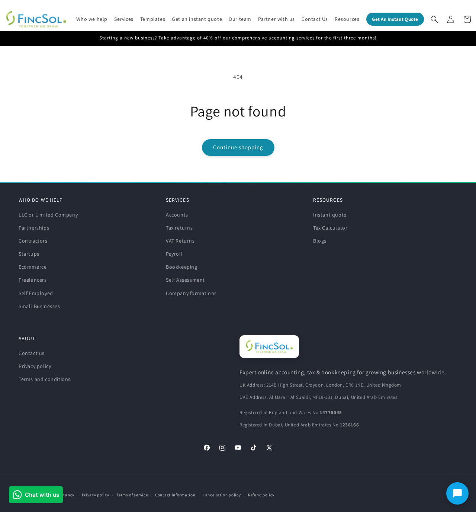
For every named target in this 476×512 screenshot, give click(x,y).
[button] (92, 19)
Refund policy (261, 494)
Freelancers (33, 279)
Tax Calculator (330, 227)
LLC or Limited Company (48, 214)
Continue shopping (238, 147)
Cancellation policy (222, 494)
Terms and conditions (45, 379)
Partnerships (34, 227)
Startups (29, 253)
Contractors (33, 240)
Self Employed (36, 293)
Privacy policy (35, 366)
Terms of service (132, 494)
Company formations (191, 293)
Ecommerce (32, 266)
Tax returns (179, 227)
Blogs (320, 240)
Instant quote (330, 214)
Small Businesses (39, 306)
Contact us (32, 353)
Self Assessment (185, 279)
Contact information (175, 494)
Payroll (174, 253)
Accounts (177, 214)
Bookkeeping (181, 266)
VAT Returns (180, 240)
